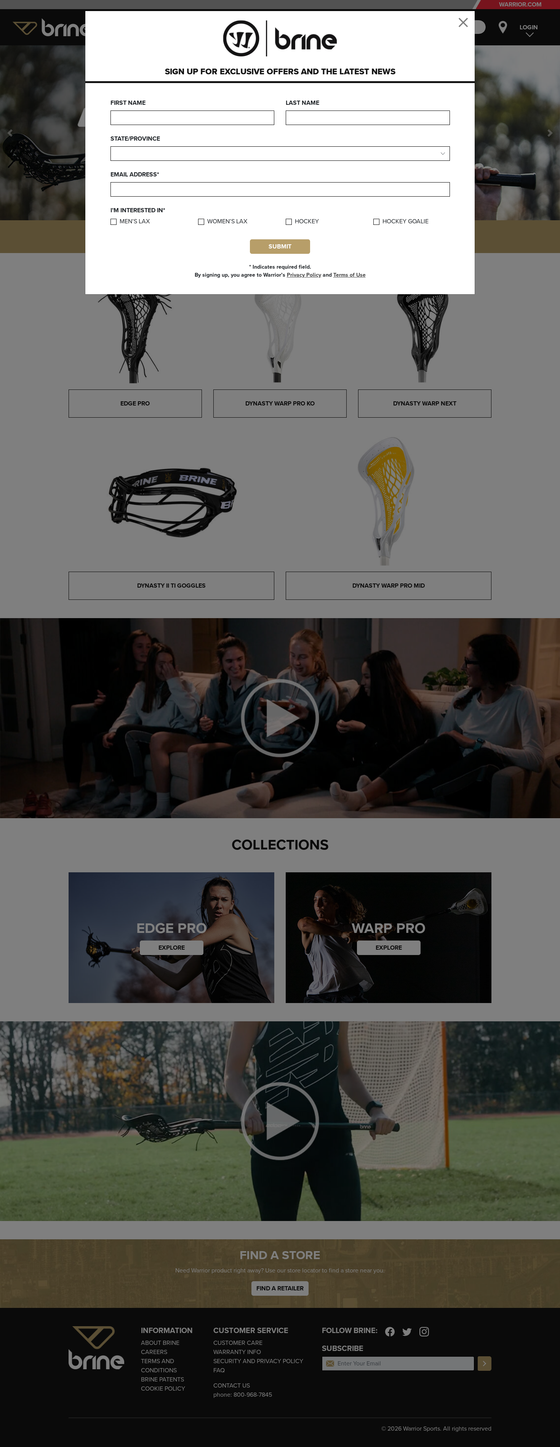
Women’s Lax (227, 221)
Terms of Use (349, 275)
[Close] (463, 22)
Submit (280, 246)
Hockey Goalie (405, 221)
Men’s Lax (135, 221)
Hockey (307, 221)
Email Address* (134, 174)
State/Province (135, 139)
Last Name (302, 103)
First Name (128, 103)
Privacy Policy (304, 275)
